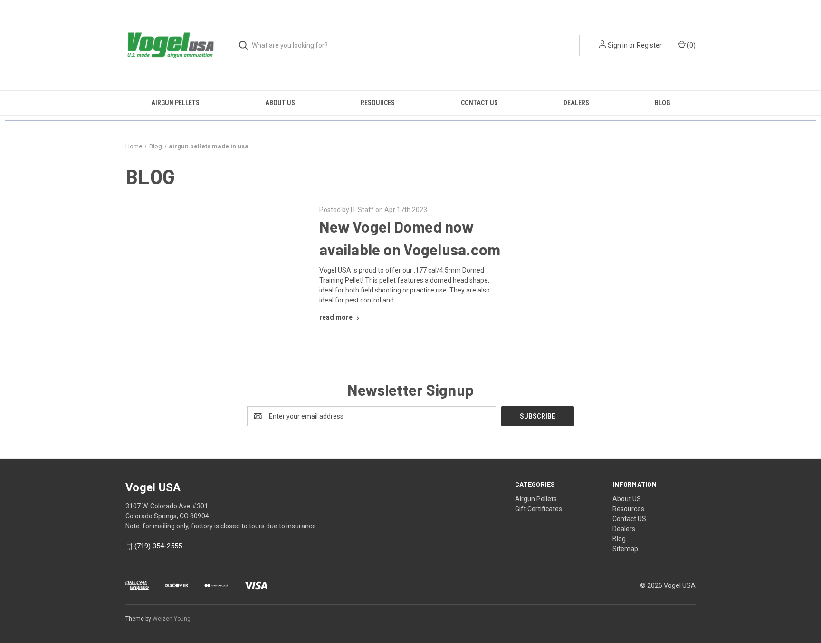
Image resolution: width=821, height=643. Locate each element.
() (691, 45)
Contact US (479, 103)
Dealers (576, 103)
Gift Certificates (538, 509)
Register (649, 45)
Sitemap (625, 549)
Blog (662, 103)
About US (280, 103)
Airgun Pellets (175, 103)
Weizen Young (172, 618)
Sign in (618, 45)
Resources (378, 103)
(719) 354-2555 (158, 546)
